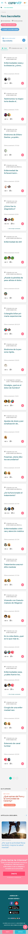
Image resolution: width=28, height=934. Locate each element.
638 (7, 689)
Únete (14, 874)
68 (13, 224)
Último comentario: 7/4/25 (11, 396)
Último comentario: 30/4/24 (11, 611)
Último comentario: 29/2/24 (11, 680)
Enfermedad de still (13, 242)
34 (7, 441)
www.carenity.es (12, 923)
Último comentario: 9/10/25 (11, 360)
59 (7, 477)
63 (14, 513)
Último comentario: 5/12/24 (11, 432)
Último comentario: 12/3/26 (11, 181)
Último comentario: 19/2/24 (11, 718)
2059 (7, 513)
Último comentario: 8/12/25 (11, 288)
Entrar (20, 932)
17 (12, 405)
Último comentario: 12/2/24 (11, 754)
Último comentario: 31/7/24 (11, 503)
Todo (5, 48)
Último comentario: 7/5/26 (11, 109)
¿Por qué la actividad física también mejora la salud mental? (13, 845)
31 (7, 191)
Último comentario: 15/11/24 (12, 467)
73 (7, 262)
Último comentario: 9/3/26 (11, 214)
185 (7, 405)
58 (7, 620)
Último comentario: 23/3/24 (11, 647)
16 (7, 155)
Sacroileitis (7, 41)
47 (7, 83)
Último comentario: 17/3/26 (11, 145)
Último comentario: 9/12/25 (11, 252)
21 (7, 728)
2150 (7, 224)
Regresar (4, 12)
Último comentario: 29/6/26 (11, 74)
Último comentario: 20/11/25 (12, 324)
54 (7, 369)
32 (7, 334)
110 (7, 119)
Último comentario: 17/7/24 (11, 575)
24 (7, 298)
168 (7, 656)
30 (7, 585)
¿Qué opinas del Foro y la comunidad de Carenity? (14, 798)
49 (7, 549)
